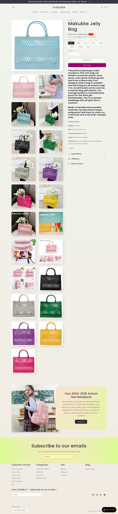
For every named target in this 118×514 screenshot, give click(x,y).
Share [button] (72, 148)
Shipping (79, 37)
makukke (94, 511)
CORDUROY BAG (41, 478)
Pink (86, 43)
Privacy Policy (15, 472)
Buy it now (87, 65)
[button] (13, 7)
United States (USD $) (19, 510)
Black (79, 43)
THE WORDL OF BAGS (42, 469)
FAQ (12, 484)
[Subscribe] (72, 457)
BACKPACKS (39, 472)
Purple (80, 47)
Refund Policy (15, 475)
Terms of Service (17, 481)
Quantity (70, 50)
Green (101, 43)
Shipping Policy (16, 478)
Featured (64, 475)
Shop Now (81, 422)
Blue (71, 43)
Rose (88, 47)
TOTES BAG (39, 475)
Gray (93, 43)
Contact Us (64, 472)
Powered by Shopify (102, 511)
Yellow (72, 47)
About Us (64, 469)
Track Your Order (17, 469)
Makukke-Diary (90, 469)
